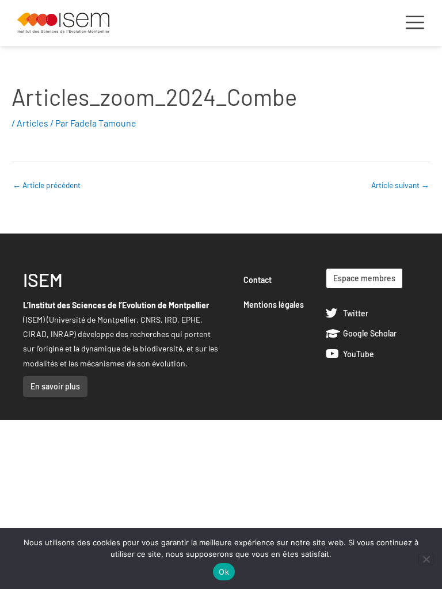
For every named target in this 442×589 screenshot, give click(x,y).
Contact (257, 280)
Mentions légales (273, 304)
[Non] (425, 559)
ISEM (43, 279)
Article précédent (47, 185)
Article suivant (400, 185)
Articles (32, 122)
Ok (224, 571)
